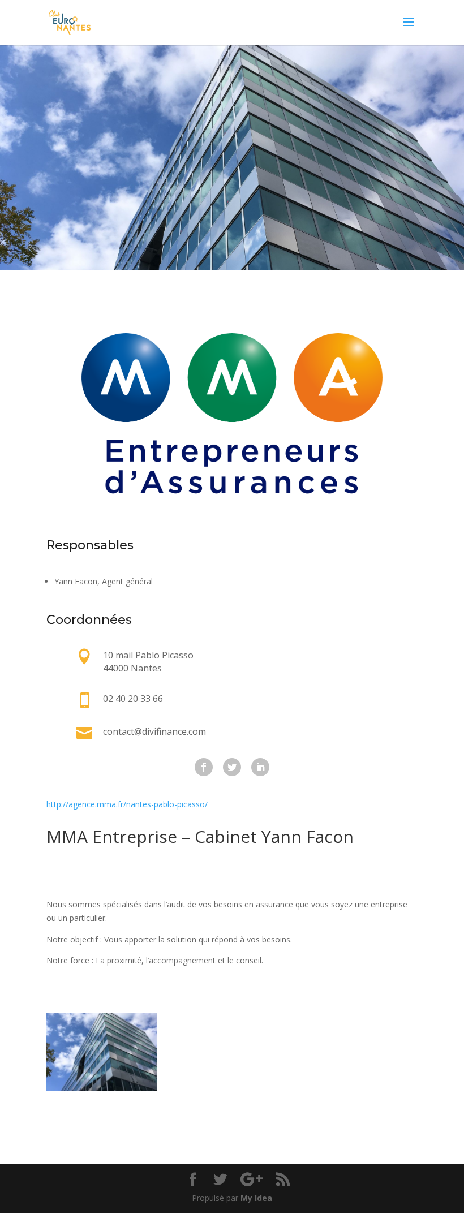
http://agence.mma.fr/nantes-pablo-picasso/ (127, 804)
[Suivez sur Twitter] (232, 767)
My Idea (256, 1198)
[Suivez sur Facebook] (204, 767)
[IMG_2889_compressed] (101, 1087)
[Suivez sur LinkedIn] (260, 767)
